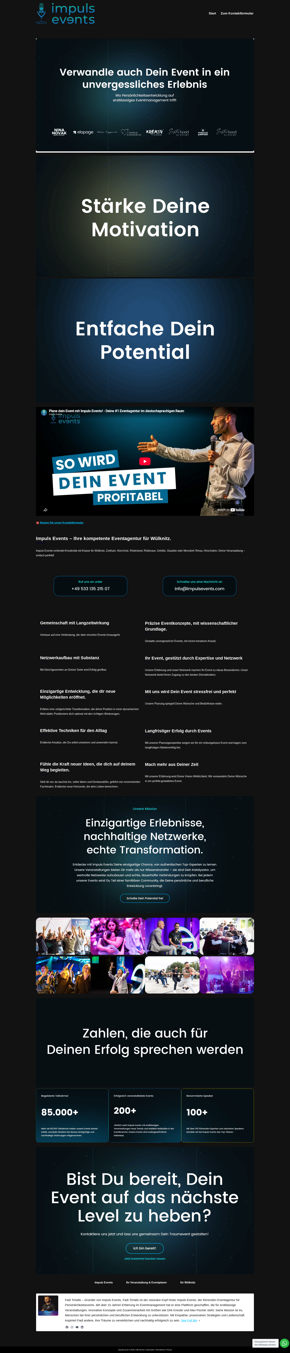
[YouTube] (77, 1327)
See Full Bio (189, 1320)
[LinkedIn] (82, 1327)
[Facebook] (67, 1327)
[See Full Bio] (199, 1320)
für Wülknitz (187, 1282)
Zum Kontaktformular (237, 13)
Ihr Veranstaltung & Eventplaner (146, 1282)
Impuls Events (104, 1282)
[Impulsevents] (65, 13)
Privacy (169, 1350)
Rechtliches (160, 1350)
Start (212, 13)
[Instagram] (72, 1327)
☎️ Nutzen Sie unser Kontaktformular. (60, 522)
